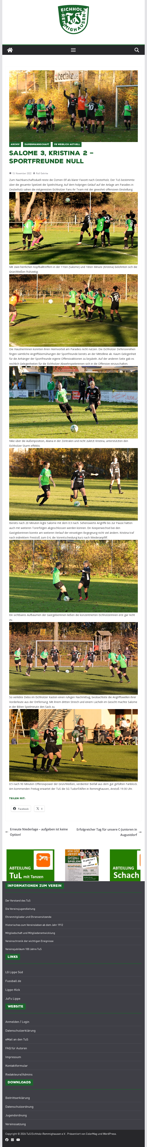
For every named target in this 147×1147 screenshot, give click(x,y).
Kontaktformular (16, 1065)
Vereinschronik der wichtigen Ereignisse (29, 941)
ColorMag (91, 1134)
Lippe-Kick (12, 989)
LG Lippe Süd (14, 972)
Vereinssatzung (15, 1124)
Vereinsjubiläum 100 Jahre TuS (23, 949)
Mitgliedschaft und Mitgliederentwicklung (30, 933)
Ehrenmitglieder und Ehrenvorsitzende (28, 917)
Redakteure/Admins (19, 1074)
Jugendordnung (16, 1115)
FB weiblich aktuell (67, 144)
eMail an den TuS (16, 1039)
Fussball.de (13, 980)
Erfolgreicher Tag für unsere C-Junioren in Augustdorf (107, 832)
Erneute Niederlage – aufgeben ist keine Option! (39, 832)
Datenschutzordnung (19, 1106)
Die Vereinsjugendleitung (20, 909)
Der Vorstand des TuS (17, 900)
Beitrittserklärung (17, 1097)
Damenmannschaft (36, 144)
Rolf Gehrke (42, 173)
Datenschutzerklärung (20, 1030)
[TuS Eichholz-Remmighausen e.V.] (10, 50)
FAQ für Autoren (16, 1048)
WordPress (109, 1134)
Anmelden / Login (17, 1021)
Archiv (15, 144)
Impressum (13, 1056)
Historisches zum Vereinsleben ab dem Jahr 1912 (34, 925)
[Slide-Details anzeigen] (65, 865)
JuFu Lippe (12, 998)
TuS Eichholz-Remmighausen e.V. (46, 1134)
